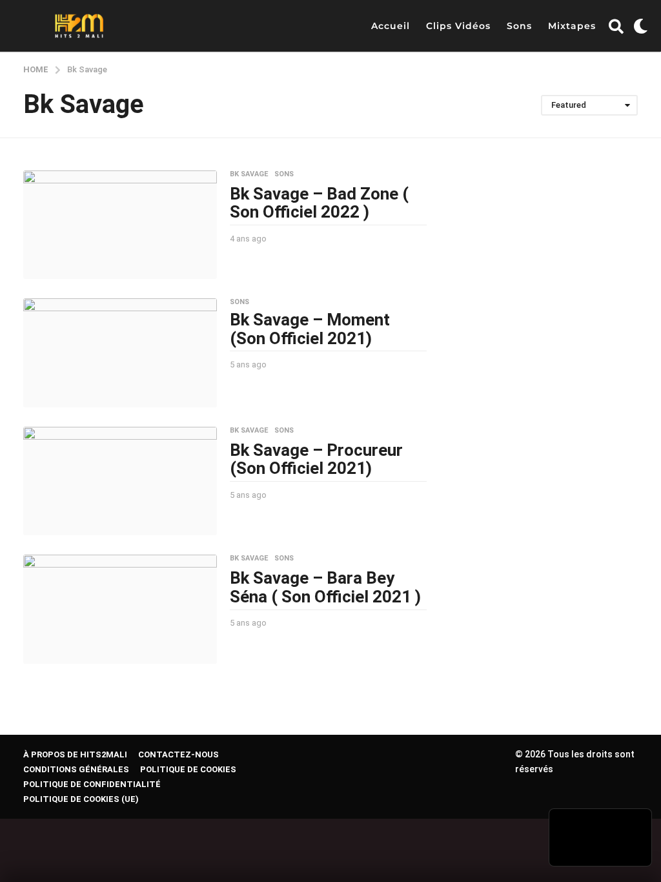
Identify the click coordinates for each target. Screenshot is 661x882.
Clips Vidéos (458, 26)
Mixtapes (572, 26)
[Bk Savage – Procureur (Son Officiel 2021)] (120, 481)
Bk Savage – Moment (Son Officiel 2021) (310, 329)
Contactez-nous (178, 754)
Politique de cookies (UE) (81, 799)
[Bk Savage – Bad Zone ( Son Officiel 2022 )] (120, 225)
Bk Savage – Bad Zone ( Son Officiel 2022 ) (319, 203)
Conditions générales (76, 769)
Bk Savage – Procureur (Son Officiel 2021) (316, 459)
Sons (519, 26)
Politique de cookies (188, 769)
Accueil (390, 26)
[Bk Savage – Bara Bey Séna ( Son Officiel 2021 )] (120, 609)
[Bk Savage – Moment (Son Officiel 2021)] (120, 352)
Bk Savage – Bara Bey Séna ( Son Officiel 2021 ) (325, 587)
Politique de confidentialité (92, 784)
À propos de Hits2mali (75, 754)
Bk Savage (249, 174)
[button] (616, 26)
